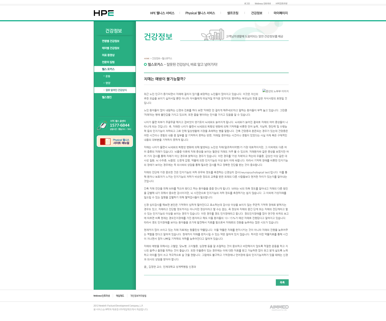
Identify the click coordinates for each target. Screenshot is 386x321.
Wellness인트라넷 (101, 295)
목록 (282, 282)
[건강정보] (256, 14)
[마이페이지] (280, 14)
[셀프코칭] (233, 14)
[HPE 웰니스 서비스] (162, 14)
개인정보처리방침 (138, 295)
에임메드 (120, 295)
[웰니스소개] (200, 14)
